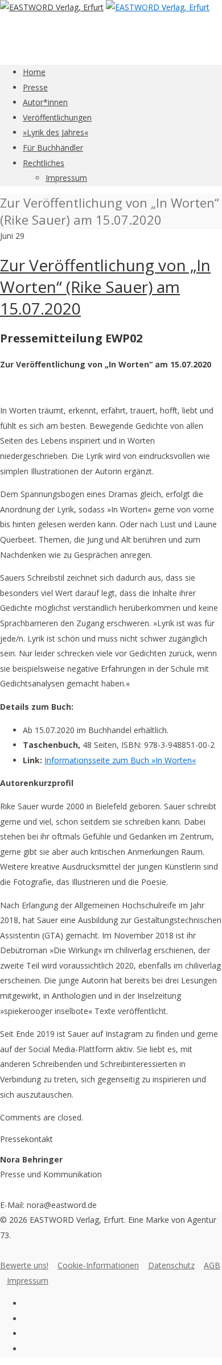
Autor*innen (45, 102)
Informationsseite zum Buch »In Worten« (120, 760)
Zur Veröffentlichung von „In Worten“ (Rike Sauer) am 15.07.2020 (105, 286)
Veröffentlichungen (57, 117)
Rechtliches (43, 163)
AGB (212, 1265)
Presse (35, 87)
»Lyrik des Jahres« (55, 132)
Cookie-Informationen (98, 1265)
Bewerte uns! (24, 1265)
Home (34, 72)
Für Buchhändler (53, 147)
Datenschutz (171, 1265)
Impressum (66, 177)
